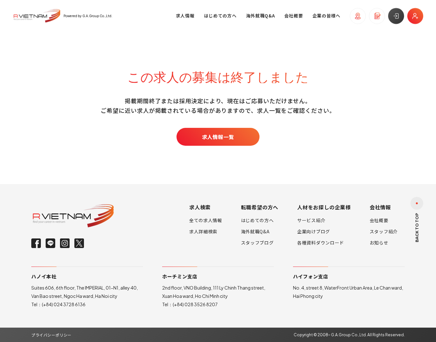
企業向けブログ (313, 231)
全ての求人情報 (205, 220)
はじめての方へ (257, 220)
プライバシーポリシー (51, 335)
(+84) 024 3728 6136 (64, 304)
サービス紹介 (311, 220)
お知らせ (379, 242)
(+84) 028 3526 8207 (195, 304)
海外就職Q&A (255, 231)
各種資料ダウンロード (320, 242)
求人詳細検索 (203, 231)
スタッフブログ (257, 242)
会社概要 (379, 220)
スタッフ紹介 (384, 231)
